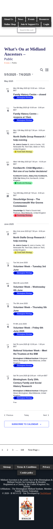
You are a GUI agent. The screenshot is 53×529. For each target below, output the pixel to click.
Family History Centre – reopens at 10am (25, 115)
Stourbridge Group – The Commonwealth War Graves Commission (28, 202)
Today (26, 415)
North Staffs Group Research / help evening (29, 138)
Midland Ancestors (26, 7)
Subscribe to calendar (25, 424)
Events (7, 63)
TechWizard (45, 493)
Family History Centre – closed (29, 94)
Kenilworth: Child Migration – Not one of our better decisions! (30, 169)
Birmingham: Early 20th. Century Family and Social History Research (27, 383)
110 (22, 450)
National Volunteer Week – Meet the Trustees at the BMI (30, 352)
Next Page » (33, 451)
